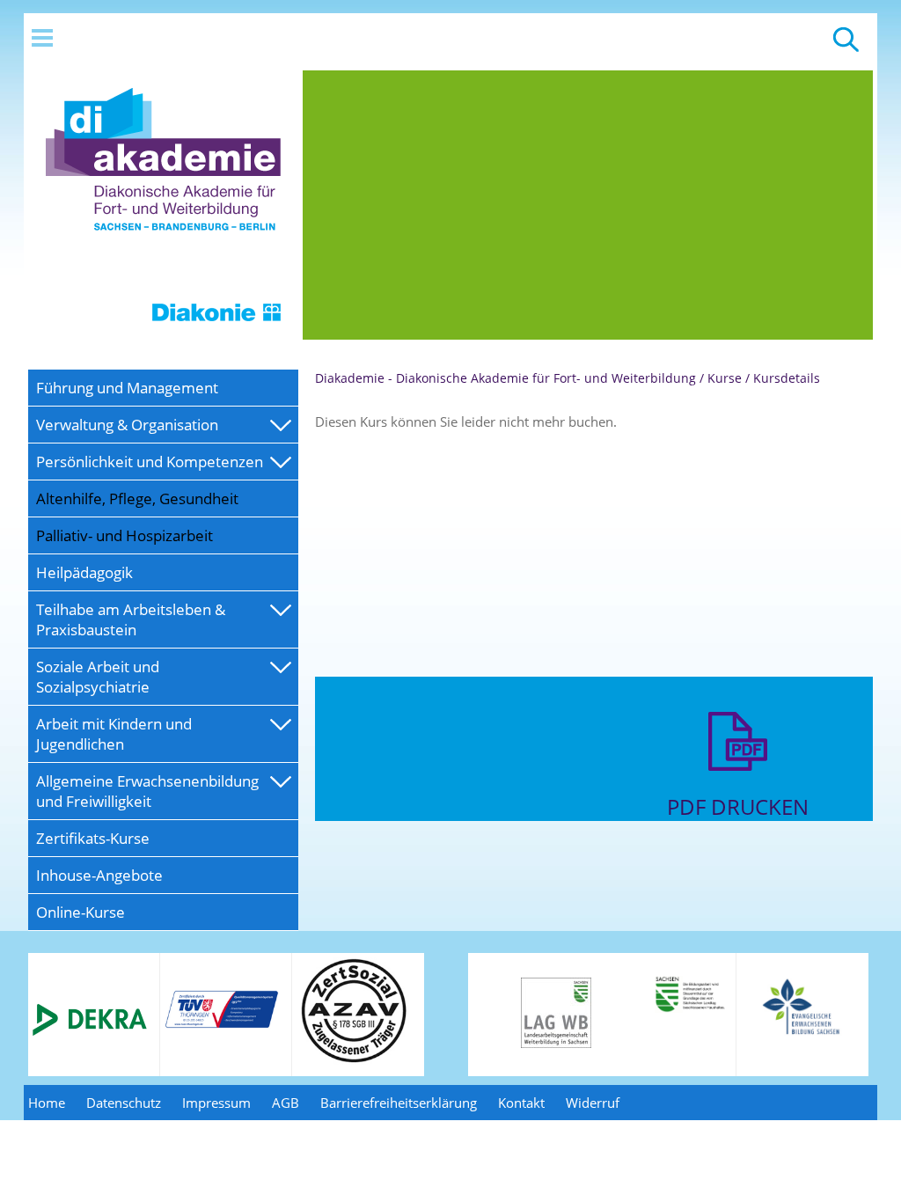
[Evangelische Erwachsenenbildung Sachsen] (803, 1033)
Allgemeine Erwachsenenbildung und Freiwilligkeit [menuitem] (147, 791)
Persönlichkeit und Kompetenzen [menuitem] (149, 461)
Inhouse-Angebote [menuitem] (99, 875)
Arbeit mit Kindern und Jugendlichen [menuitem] (114, 734)
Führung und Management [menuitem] (127, 387)
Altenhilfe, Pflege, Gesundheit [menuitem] (137, 498)
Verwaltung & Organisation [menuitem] (127, 424)
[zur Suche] (846, 47)
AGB (285, 1102)
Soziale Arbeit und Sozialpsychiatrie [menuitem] (97, 676)
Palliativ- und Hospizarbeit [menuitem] (124, 535)
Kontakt (521, 1102)
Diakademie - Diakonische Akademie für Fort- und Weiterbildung (505, 378)
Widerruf (592, 1102)
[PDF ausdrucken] (737, 783)
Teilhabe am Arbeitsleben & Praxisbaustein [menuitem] (130, 619)
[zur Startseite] (163, 334)
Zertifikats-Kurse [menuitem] (93, 838)
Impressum (216, 1102)
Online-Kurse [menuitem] (80, 912)
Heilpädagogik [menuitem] (84, 572)
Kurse (724, 378)
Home (46, 1102)
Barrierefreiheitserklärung (398, 1102)
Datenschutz (123, 1102)
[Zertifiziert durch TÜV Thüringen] (222, 1025)
